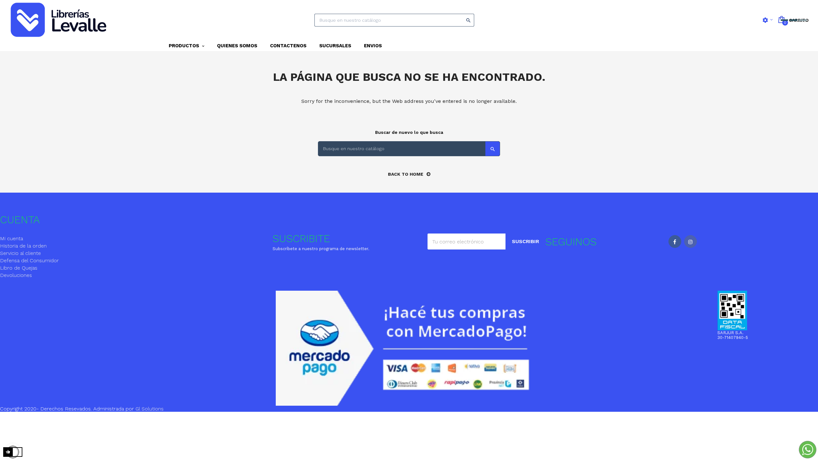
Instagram (690, 241)
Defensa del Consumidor (29, 260)
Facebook (675, 241)
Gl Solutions (149, 409)
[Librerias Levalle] (60, 20)
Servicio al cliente (20, 253)
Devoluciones (16, 275)
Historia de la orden (23, 246)
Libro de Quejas (18, 268)
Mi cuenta (11, 238)
